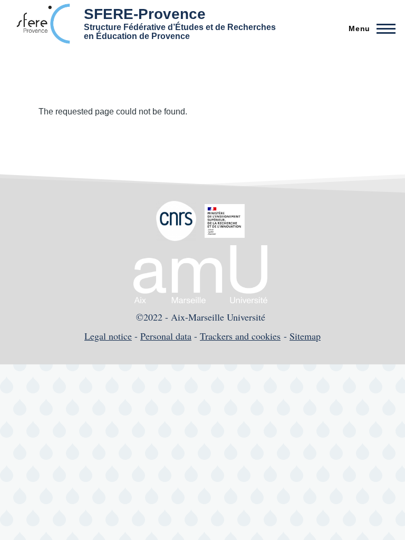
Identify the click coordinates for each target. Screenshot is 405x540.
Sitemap (305, 336)
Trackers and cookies (240, 336)
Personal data (165, 336)
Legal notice (108, 336)
